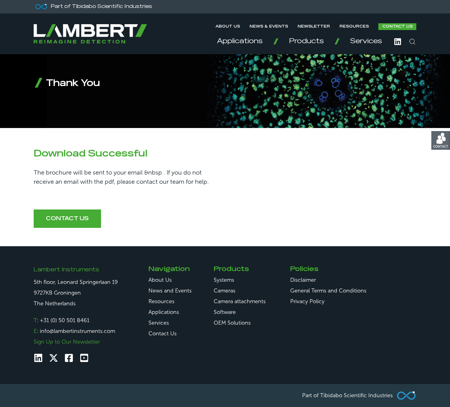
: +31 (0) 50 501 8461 (61, 320)
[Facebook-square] (68, 358)
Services (366, 41)
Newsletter (314, 26)
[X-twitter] (53, 358)
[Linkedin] (38, 358)
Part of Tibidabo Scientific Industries (347, 395)
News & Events (268, 26)
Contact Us (397, 26)
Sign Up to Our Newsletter (67, 341)
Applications (240, 41)
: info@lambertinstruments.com (74, 331)
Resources (354, 26)
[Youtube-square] (84, 358)
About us (228, 26)
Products (306, 41)
